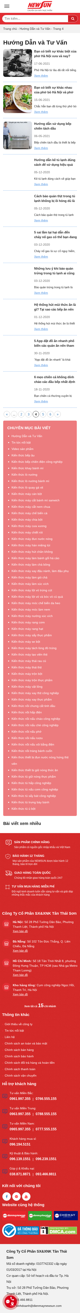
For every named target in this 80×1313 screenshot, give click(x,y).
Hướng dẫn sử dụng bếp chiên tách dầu (52, 126)
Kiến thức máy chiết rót (27, 532)
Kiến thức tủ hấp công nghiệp (31, 783)
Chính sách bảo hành (19, 1056)
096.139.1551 (20, 1159)
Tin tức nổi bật (21, 442)
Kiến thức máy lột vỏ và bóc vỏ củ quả (37, 596)
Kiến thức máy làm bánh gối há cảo (35, 558)
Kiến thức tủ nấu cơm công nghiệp (35, 789)
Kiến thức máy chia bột (27, 519)
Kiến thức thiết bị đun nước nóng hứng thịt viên (40, 760)
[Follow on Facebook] (6, 1196)
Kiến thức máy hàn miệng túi (31, 545)
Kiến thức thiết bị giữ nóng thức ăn (35, 770)
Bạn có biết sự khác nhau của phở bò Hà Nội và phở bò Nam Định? (53, 90)
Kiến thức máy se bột (26, 641)
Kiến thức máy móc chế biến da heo (36, 603)
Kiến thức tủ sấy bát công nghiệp (34, 796)
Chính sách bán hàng (19, 1050)
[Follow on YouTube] (26, 1196)
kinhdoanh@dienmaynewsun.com (39, 1305)
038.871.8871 (20, 1174)
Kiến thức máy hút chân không (32, 551)
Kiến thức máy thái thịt (27, 667)
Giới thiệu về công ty (18, 1024)
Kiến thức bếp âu (23, 455)
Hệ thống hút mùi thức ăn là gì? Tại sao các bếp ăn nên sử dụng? (55, 307)
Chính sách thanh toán (20, 1069)
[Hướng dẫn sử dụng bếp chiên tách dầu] (17, 135)
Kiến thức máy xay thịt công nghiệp (35, 693)
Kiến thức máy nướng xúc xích (32, 616)
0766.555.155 (46, 1099)
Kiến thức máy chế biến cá (29, 513)
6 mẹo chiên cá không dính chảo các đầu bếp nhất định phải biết (54, 379)
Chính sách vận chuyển (20, 1075)
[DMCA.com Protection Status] (58, 1230)
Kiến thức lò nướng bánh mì (30, 481)
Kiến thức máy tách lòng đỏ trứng (34, 648)
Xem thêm (41, 75)
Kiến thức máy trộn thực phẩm (32, 680)
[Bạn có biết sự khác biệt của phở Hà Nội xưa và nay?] (17, 63)
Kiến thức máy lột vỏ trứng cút (32, 590)
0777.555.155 (46, 1129)
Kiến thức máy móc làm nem (31, 609)
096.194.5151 (20, 1144)
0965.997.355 (20, 1129)
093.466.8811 (46, 1174)
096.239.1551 (46, 1159)
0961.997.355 (20, 1099)
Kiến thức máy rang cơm (28, 622)
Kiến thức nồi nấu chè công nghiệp (35, 725)
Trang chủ (10, 28)
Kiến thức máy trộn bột (27, 673)
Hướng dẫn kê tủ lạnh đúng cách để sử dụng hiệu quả (54, 162)
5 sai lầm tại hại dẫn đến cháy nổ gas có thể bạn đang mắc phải (55, 234)
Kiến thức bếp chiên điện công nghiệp (37, 461)
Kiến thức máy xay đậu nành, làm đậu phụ (40, 571)
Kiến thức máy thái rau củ (29, 661)
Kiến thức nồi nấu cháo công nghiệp (36, 718)
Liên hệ (10, 1037)
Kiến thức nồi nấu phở (26, 731)
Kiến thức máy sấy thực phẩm (32, 635)
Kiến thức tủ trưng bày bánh (30, 802)
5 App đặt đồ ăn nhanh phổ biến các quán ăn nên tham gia (54, 343)
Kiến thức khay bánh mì (28, 468)
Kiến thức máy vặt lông (27, 686)
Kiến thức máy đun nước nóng (32, 539)
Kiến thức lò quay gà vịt (27, 487)
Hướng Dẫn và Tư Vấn (35, 28)
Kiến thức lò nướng (24, 474)
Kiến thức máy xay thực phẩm (32, 699)
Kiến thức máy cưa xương (29, 526)
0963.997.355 (20, 1114)
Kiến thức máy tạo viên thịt (29, 654)
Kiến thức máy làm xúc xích (30, 584)
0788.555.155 (46, 1114)
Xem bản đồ (20, 931)
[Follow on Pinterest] (16, 1196)
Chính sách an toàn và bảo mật (26, 1043)
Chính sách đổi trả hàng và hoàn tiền (30, 1062)
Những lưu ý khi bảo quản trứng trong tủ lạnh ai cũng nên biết (54, 271)
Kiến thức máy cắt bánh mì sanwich (36, 500)
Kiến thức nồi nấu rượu (27, 738)
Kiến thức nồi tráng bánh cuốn (32, 751)
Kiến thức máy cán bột (27, 494)
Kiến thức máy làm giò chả (29, 577)
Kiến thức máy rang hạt (27, 628)
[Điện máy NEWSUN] (40, 6)
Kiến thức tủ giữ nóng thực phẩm (34, 776)
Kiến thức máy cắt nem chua (31, 506)
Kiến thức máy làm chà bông (31, 564)
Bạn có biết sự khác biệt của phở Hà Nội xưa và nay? (55, 53)
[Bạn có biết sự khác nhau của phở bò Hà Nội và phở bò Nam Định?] (17, 99)
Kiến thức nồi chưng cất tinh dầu (33, 706)
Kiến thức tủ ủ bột (23, 808)
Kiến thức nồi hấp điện (27, 712)
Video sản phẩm (22, 449)
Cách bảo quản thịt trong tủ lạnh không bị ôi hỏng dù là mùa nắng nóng (54, 198)
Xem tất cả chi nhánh (40, 1006)
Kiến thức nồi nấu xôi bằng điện (33, 744)
